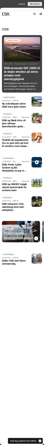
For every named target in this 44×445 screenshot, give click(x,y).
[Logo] (6, 14)
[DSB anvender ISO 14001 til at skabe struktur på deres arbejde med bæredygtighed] (22, 64)
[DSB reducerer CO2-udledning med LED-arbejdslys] (22, 204)
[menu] (41, 14)
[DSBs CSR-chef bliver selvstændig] (22, 259)
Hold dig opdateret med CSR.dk (23, 441)
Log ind (21, 4)
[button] (36, 238)
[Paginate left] (4, 231)
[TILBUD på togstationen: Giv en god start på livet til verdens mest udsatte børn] (22, 140)
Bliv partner (35, 4)
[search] (34, 14)
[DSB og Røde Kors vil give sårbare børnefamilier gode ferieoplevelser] (22, 120)
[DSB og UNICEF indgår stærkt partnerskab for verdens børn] (22, 184)
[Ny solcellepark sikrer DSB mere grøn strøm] (22, 102)
